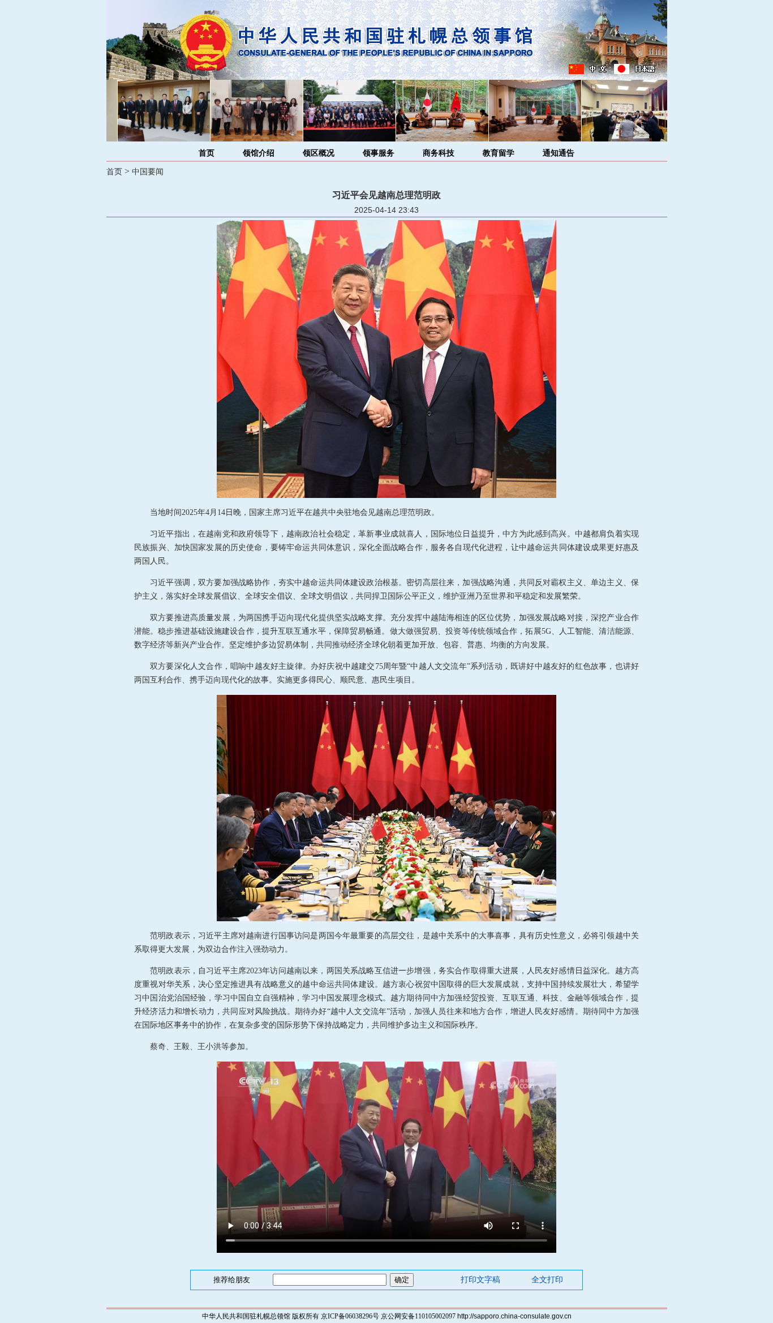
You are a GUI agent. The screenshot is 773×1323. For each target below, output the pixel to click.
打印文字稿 (480, 1279)
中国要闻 (148, 171)
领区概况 (318, 153)
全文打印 (547, 1279)
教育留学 (498, 153)
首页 (206, 153)
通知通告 (558, 153)
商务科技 (438, 153)
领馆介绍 (258, 153)
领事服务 (378, 153)
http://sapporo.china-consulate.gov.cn (514, 1316)
